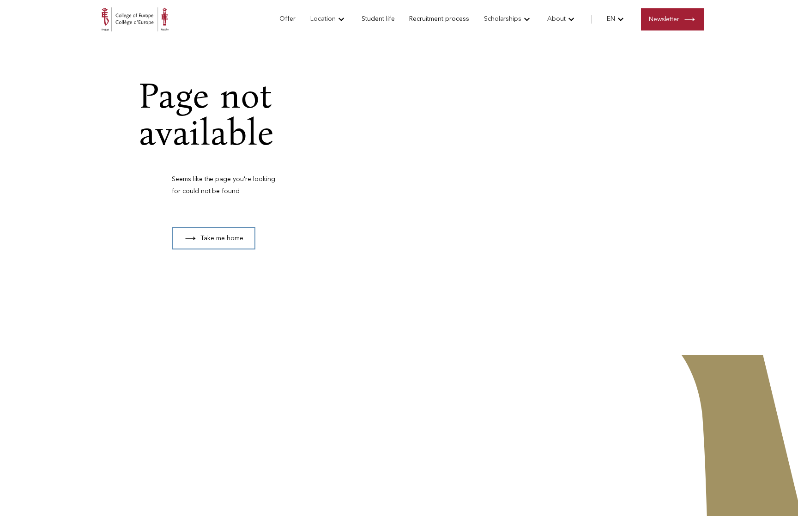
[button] (328, 19)
